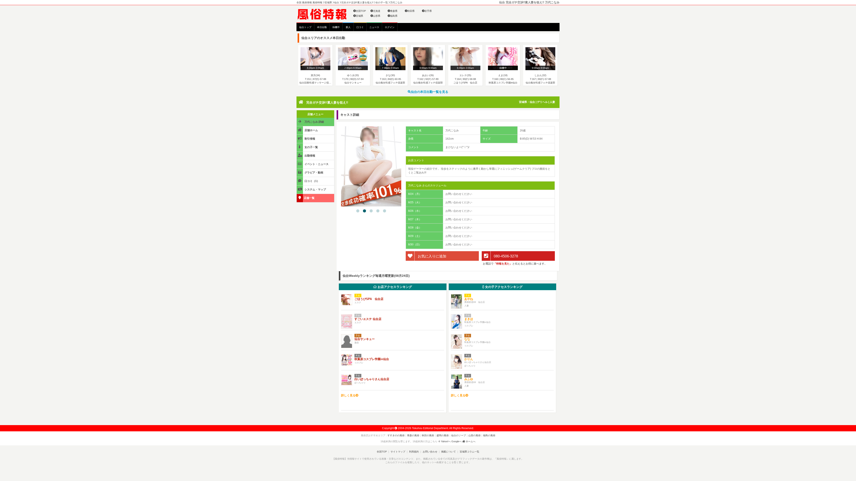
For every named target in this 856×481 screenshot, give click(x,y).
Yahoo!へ (446, 441)
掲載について (448, 451)
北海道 (376, 11)
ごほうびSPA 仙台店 (368, 299)
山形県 (376, 15)
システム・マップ (315, 189)
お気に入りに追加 (431, 256)
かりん (468, 359)
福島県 (393, 15)
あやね (468, 299)
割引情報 (309, 138)
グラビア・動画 (313, 172)
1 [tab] (358, 211)
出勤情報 (309, 155)
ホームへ (470, 441)
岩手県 (428, 11)
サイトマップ (398, 451)
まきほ (468, 319)
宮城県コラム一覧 (469, 451)
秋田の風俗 (428, 435)
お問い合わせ (430, 451)
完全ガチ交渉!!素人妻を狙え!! (327, 102)
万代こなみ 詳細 (314, 121)
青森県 (393, 11)
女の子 (503, 287)
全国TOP (361, 11)
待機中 (336, 27)
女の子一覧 (311, 147)
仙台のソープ (458, 435)
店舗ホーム (311, 130)
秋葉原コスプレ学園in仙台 (371, 359)
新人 (348, 27)
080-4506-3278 (505, 256)
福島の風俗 (489, 435)
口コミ (360, 27)
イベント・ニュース (316, 164)
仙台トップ (305, 27)
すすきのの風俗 (396, 435)
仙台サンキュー (364, 339)
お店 (394, 287)
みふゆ (468, 379)
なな (467, 339)
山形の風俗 (474, 435)
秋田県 (411, 11)
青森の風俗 (413, 435)
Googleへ (456, 441)
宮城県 (359, 15)
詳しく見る (348, 395)
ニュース (374, 27)
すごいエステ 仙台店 (367, 319)
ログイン (390, 27)
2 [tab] (364, 211)
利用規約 (414, 451)
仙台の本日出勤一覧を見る (429, 92)
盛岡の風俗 (442, 435)
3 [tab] (371, 211)
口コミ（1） (311, 181)
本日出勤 (322, 27)
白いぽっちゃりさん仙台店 (371, 379)
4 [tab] (378, 211)
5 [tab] (384, 211)
